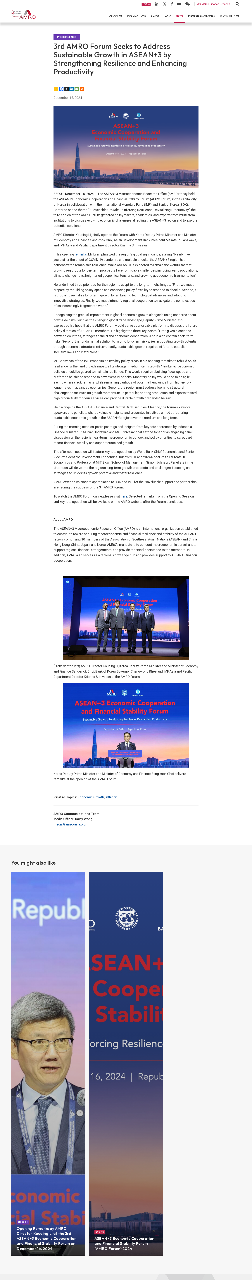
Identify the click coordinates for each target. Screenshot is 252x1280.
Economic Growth (91, 797)
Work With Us (229, 15)
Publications (136, 15)
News (179, 15)
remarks (81, 254)
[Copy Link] (56, 89)
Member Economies (201, 15)
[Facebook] (61, 89)
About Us (115, 15)
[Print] (82, 89)
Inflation (111, 797)
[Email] (77, 89)
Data (168, 15)
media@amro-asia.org (69, 824)
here (124, 496)
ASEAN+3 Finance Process (213, 4)
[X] (66, 89)
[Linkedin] (71, 89)
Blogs (155, 15)
